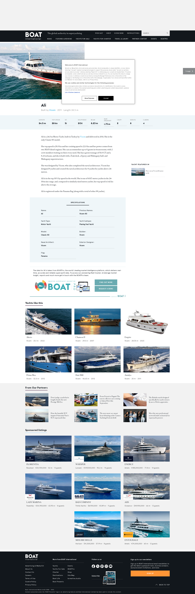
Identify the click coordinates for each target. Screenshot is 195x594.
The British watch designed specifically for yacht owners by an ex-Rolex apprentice (159, 399)
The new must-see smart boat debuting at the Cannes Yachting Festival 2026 (110, 415)
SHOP (108, 33)
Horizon (78, 544)
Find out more (106, 282)
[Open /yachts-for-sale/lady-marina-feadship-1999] (48, 486)
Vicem (52, 110)
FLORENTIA (32, 464)
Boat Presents (58, 582)
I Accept (106, 98)
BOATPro (71, 569)
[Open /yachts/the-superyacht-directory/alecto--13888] (48, 322)
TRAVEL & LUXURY (121, 39)
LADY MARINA (33, 502)
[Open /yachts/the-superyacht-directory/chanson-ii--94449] (97, 322)
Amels (127, 468)
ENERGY (129, 464)
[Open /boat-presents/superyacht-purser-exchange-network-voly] (135, 415)
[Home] (35, 36)
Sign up (150, 573)
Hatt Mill (79, 375)
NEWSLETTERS (133, 33)
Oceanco (128, 506)
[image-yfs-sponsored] (30, 461)
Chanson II (80, 337)
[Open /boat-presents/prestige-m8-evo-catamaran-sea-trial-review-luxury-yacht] (36, 399)
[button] (3, 71)
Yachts (55, 566)
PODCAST (99, 33)
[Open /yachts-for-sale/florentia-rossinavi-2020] (48, 449)
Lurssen (78, 468)
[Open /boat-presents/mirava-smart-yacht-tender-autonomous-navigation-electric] (86, 415)
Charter (56, 572)
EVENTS (154, 39)
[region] (98, 81)
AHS (127, 502)
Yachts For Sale (59, 569)
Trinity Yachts (80, 506)
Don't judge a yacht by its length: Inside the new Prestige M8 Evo (60, 399)
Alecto (29, 337)
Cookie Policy (30, 582)
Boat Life (56, 578)
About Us (28, 569)
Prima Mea (31, 375)
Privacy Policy (30, 585)
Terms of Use (30, 578)
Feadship (30, 506)
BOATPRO (164, 39)
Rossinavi (30, 468)
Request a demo (106, 289)
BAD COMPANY (83, 502)
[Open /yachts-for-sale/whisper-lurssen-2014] (97, 449)
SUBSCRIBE (119, 33)
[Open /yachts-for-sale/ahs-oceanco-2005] (146, 486)
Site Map (71, 575)
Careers (28, 575)
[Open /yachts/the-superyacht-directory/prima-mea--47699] (48, 359)
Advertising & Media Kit (34, 566)
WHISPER (80, 464)
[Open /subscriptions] (107, 578)
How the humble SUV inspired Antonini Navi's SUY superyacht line (60, 415)
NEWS (49, 39)
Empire (128, 337)
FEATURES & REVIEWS (64, 39)
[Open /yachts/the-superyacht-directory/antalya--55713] (146, 359)
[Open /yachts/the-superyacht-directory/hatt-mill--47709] (97, 359)
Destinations (58, 575)
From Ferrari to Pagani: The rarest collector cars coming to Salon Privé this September (110, 399)
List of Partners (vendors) (72, 92)
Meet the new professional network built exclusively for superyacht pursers (159, 415)
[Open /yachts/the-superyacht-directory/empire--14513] (146, 322)
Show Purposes (89, 98)
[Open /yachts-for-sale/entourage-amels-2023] (146, 524)
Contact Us (29, 572)
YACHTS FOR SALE (82, 39)
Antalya (128, 375)
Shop (70, 572)
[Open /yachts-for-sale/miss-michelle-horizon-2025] (97, 524)
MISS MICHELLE (83, 540)
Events (70, 566)
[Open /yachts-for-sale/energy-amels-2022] (146, 449)
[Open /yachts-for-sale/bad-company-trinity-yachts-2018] (97, 486)
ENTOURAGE (131, 540)
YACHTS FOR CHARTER (102, 39)
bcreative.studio (74, 578)
